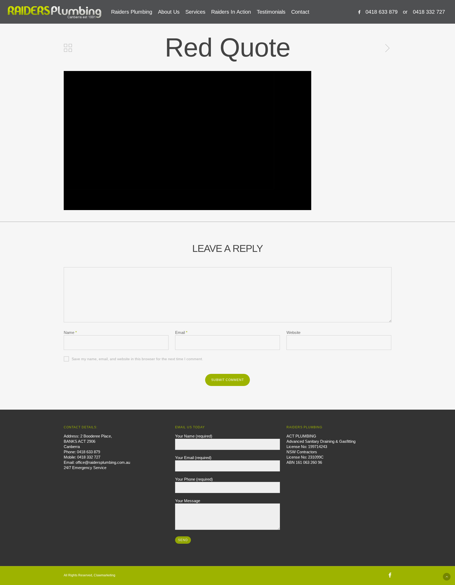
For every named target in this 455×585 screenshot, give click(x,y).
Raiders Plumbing (131, 12)
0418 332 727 (429, 12)
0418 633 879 (381, 12)
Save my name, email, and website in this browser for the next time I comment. (137, 359)
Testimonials (271, 12)
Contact (300, 12)
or (405, 12)
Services (195, 12)
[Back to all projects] (68, 48)
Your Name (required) (193, 436)
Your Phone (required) (194, 479)
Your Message (187, 500)
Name (70, 332)
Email (181, 332)
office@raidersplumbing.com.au (103, 462)
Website (293, 332)
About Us (169, 12)
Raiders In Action (231, 12)
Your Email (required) (193, 457)
